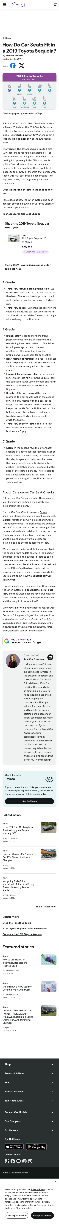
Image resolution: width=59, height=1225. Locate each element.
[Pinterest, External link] (30, 1161)
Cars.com (26, 1195)
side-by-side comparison (17, 138)
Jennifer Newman (14, 55)
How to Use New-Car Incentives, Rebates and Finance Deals (15, 962)
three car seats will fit (15, 560)
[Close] (55, 1181)
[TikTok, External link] (7, 1161)
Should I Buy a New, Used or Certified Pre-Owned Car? (17, 988)
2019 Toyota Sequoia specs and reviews (25, 928)
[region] (29, 1201)
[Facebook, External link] (13, 1161)
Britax (7, 519)
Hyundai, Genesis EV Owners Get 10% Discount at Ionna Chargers (18, 857)
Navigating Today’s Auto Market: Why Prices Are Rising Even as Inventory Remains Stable (18, 886)
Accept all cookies (42, 1215)
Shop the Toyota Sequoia (17, 922)
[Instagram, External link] (24, 1161)
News (8, 38)
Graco (43, 512)
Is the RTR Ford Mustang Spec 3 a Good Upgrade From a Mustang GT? (18, 830)
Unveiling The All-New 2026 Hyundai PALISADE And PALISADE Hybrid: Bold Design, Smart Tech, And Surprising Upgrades (18, 1016)
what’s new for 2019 (26, 134)
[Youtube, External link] (18, 1161)
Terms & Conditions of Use (15, 1172)
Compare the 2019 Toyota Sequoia (22, 934)
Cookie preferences (16, 1215)
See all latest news (46, 906)
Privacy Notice (38, 1189)
